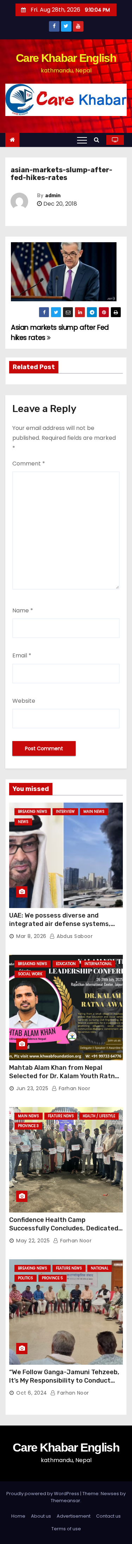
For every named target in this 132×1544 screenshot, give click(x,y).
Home (18, 1516)
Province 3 (28, 1125)
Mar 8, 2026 (31, 936)
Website (23, 701)
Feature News (61, 1116)
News (23, 821)
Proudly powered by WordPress (43, 1493)
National (99, 1268)
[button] (98, 139)
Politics (25, 1278)
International (98, 963)
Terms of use (66, 1528)
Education (66, 963)
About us (41, 1516)
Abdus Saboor (74, 936)
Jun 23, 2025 (32, 1088)
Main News (94, 811)
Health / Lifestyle (99, 1116)
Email (21, 655)
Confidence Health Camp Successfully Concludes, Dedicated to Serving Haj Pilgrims (63, 1228)
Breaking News (32, 811)
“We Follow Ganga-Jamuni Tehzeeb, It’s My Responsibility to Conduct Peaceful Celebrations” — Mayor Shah (64, 1384)
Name (22, 610)
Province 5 (52, 1278)
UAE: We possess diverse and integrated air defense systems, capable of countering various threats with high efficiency (60, 928)
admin (53, 196)
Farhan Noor (73, 1088)
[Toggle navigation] (82, 140)
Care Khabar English (66, 58)
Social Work (30, 974)
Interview (65, 811)
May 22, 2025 (33, 1240)
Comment (28, 463)
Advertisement (73, 1516)
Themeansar (65, 1500)
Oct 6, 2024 (31, 1392)
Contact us (108, 1516)
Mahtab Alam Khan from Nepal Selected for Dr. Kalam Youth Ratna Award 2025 (64, 1076)
